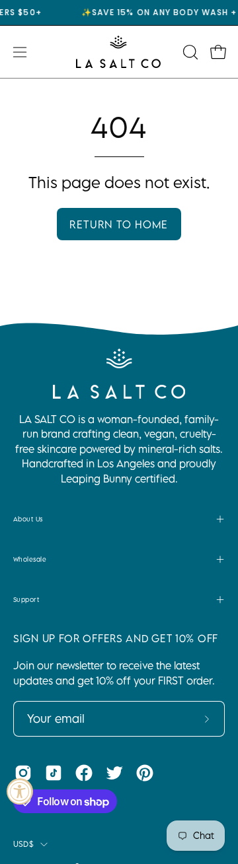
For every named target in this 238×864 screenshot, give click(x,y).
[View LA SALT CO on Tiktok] (53, 773)
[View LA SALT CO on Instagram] (23, 773)
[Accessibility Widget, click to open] (20, 791)
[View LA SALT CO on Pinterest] (145, 773)
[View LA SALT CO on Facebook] (84, 773)
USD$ (23, 844)
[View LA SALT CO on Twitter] (114, 773)
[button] (189, 52)
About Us (28, 519)
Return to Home (118, 224)
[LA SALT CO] (119, 52)
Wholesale (29, 559)
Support (26, 599)
